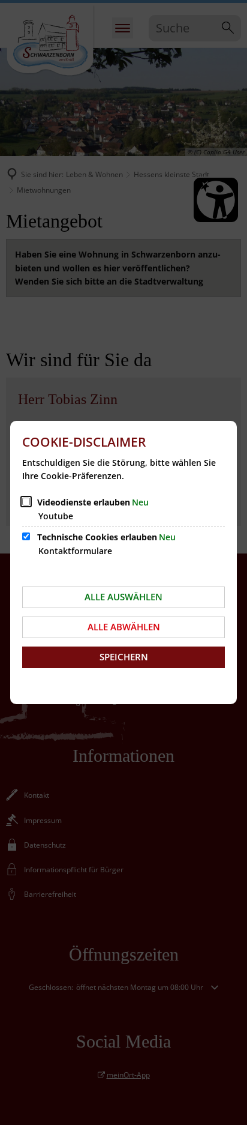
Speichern (124, 657)
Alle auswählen (123, 597)
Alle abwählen (124, 627)
